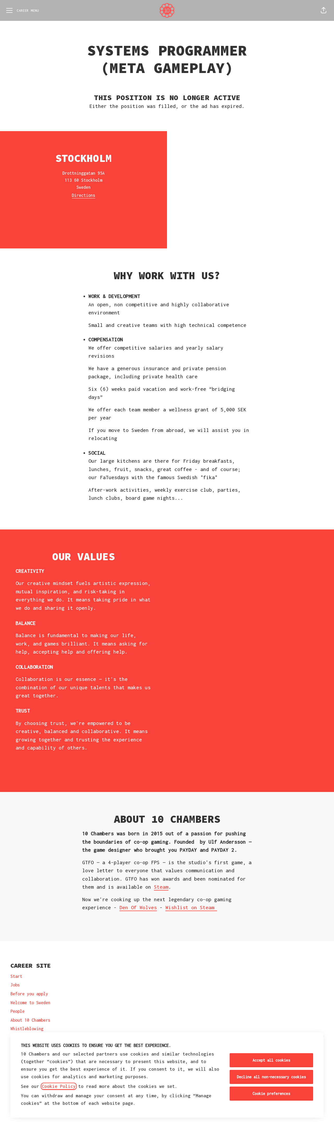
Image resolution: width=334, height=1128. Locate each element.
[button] (323, 10)
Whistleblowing (26, 1028)
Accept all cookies (271, 1060)
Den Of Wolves (138, 907)
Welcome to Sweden (30, 1002)
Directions (83, 195)
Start (16, 976)
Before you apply (29, 993)
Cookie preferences (271, 1093)
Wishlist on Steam (191, 907)
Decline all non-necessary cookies (271, 1077)
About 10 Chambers (30, 1020)
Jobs (15, 985)
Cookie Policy (59, 1086)
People (17, 1011)
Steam (161, 887)
